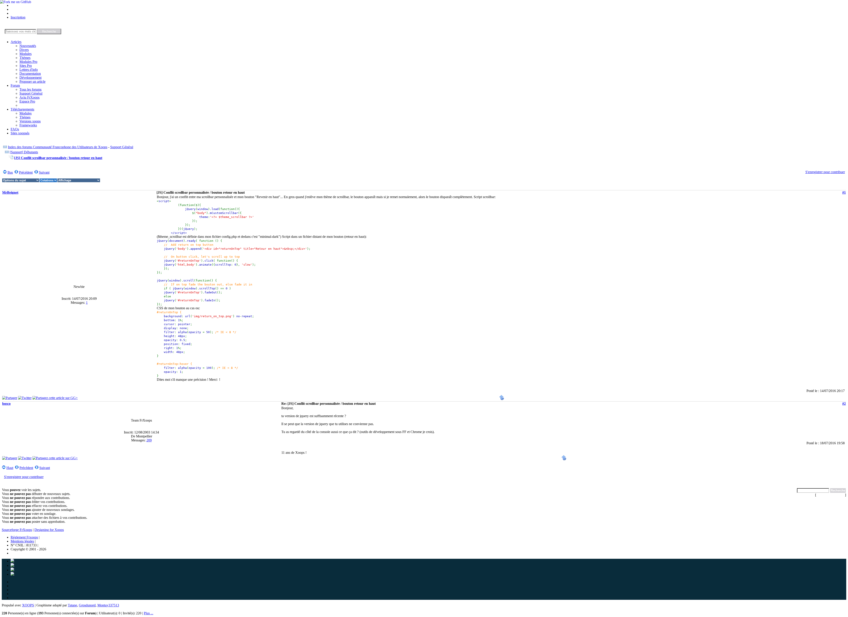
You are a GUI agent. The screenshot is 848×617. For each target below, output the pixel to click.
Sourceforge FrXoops (17, 530)
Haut (9, 468)
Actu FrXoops (29, 97)
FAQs (15, 129)
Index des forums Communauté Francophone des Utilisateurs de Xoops (57, 147)
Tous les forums (30, 89)
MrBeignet (10, 192)
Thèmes (24, 58)
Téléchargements (22, 109)
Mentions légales (22, 541)
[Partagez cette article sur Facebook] (9, 398)
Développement (30, 77)
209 (149, 440)
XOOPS (28, 605)
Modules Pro (28, 62)
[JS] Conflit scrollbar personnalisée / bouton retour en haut (58, 158)
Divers (24, 50)
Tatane (72, 605)
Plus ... (148, 613)
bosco (6, 403)
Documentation (30, 73)
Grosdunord (87, 605)
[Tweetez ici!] (25, 398)
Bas (10, 172)
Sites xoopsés (20, 133)
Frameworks (28, 125)
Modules (25, 54)
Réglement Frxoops (24, 537)
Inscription (18, 17)
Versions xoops (30, 121)
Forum (15, 85)
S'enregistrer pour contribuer (825, 172)
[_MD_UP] (501, 399)
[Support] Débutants (24, 152)
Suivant (44, 172)
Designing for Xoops (49, 530)
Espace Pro (27, 101)
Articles (16, 42)
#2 (844, 403)
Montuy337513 (108, 605)
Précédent (26, 172)
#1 (844, 192)
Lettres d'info (28, 69)
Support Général (30, 93)
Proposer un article (32, 81)
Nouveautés (27, 46)
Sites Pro (25, 66)
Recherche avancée (830, 495)
